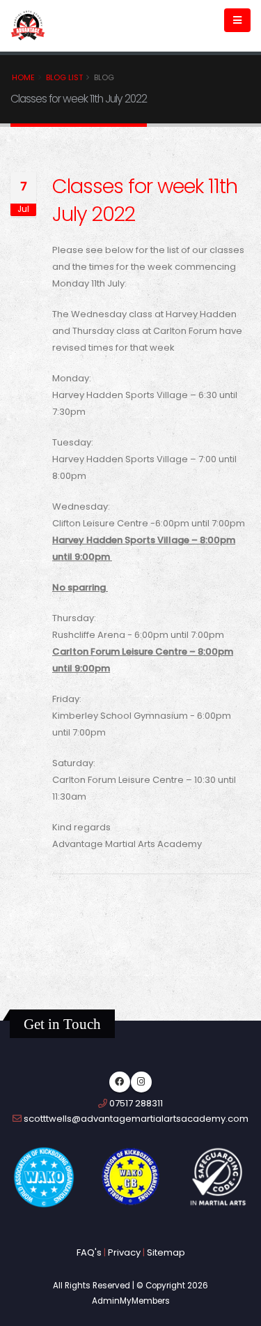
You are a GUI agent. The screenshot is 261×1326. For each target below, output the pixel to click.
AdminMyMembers (131, 1300)
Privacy (124, 1252)
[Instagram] (141, 1082)
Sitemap (166, 1252)
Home (23, 77)
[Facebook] (119, 1082)
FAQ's (89, 1252)
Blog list (64, 77)
